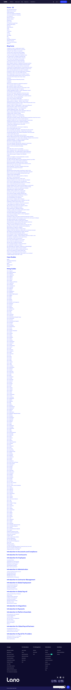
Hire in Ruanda (9, 452)
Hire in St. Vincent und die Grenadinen (14, 485)
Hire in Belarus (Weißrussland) (12, 294)
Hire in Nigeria (9, 431)
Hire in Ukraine (9, 513)
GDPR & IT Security (10, 40)
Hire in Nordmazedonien (11, 432)
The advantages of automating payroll (14, 91)
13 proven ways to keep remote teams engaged (15, 52)
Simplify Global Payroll (11, 24)
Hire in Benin (9, 298)
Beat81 (8, 259)
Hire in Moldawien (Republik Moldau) (13, 413)
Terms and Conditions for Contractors (14, 14)
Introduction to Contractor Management (21, 579)
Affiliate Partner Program (11, 10)
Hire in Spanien (9, 479)
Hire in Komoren (10, 380)
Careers (8, 32)
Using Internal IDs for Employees (13, 577)
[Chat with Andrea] (68, 687)
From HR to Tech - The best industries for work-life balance (18, 94)
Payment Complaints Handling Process (14, 547)
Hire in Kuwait (9, 384)
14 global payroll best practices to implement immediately (17, 121)
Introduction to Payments (16, 609)
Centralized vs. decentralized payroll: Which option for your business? (20, 253)
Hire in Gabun (9, 334)
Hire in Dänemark (10, 315)
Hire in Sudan (9, 486)
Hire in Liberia (9, 391)
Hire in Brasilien (10, 304)
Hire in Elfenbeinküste (11, 326)
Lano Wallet (9, 35)
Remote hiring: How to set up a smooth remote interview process (19, 163)
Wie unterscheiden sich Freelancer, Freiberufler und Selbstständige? (19, 246)
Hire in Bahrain (9, 289)
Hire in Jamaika (10, 361)
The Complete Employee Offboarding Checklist (15, 79)
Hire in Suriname (10, 492)
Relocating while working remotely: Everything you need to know (19, 170)
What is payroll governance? (12, 566)
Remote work (9, 169)
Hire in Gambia (9, 336)
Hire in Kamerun (10, 368)
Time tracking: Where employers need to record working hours (18, 75)
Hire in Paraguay (10, 443)
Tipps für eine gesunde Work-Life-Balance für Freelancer (17, 194)
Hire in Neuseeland (10, 425)
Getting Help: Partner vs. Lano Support (14, 636)
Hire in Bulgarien (10, 307)
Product (8, 155)
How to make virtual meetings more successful (15, 59)
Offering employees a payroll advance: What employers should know (19, 221)
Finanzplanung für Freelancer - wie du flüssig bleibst (16, 107)
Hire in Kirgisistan (10, 376)
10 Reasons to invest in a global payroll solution (15, 48)
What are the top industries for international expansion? (17, 83)
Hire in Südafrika (10, 488)
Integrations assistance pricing (12, 531)
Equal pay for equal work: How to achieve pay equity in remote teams (20, 120)
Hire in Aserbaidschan (11, 285)
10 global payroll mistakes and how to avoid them (16, 49)
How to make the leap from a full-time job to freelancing (17, 126)
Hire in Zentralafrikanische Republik (13, 528)
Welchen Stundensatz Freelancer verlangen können (16, 228)
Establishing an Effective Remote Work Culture (15, 201)
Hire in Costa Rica (10, 314)
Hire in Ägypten (10, 270)
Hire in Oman (9, 436)
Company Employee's (11, 545)
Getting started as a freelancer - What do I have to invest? (17, 101)
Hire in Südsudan (10, 490)
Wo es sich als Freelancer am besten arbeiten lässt (16, 250)
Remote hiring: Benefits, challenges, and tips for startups (17, 162)
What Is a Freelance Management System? (14, 207)
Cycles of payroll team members (13, 536)
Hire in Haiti (9, 348)
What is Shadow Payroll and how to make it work (16, 178)
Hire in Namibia (10, 421)
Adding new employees (11, 534)
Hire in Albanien (10, 276)
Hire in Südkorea (10, 489)
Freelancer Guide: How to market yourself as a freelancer (17, 175)
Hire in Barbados (10, 292)
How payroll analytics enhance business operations (16, 212)
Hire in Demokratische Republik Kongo (14, 317)
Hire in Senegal (9, 467)
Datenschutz (9, 20)
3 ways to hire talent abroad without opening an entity (17, 55)
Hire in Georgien (10, 337)
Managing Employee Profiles (12, 600)
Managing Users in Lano (11, 575)
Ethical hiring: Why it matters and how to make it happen (17, 106)
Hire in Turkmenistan (10, 509)
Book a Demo (9, 21)
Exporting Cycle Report (11, 587)
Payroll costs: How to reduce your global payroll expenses (17, 188)
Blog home (10, 46)
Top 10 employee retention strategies (14, 84)
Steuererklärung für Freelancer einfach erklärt (15, 189)
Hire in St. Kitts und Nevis (11, 482)
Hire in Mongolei (10, 416)
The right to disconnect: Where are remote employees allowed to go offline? (21, 159)
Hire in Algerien (10, 277)
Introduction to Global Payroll (17, 591)
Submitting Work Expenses (12, 565)
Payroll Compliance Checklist (12, 215)
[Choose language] (53, 2)
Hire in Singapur (10, 474)
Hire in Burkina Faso (10, 308)
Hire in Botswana (10, 303)
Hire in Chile (9, 311)
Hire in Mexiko (9, 410)
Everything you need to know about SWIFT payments (16, 72)
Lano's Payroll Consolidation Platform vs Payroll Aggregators (18, 213)
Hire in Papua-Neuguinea (11, 441)
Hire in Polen (9, 447)
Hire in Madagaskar (10, 398)
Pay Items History (10, 619)
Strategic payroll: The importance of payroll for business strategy (19, 186)
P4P (7, 36)
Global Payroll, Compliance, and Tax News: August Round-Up (18, 122)
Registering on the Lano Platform (13, 562)
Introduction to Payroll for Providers (19, 634)
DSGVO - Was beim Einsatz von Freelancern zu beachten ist (18, 99)
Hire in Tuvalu (9, 511)
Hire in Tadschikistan (10, 493)
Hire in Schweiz (10, 466)
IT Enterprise (9, 262)
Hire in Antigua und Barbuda (12, 281)
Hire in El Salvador (10, 325)
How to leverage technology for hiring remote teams (16, 243)
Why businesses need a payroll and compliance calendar (17, 205)
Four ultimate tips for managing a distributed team (16, 56)
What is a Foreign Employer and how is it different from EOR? (18, 200)
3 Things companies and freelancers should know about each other (19, 224)
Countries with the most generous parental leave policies (17, 249)
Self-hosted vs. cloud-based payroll (13, 177)
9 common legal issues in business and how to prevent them (18, 65)
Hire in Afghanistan (10, 275)
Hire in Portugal (10, 448)
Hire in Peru (9, 444)
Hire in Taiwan (9, 494)
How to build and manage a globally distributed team (16, 193)
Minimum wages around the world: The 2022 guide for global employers (20, 136)
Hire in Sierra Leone (10, 471)
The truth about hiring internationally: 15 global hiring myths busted (19, 131)
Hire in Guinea (9, 344)
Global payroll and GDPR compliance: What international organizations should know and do (23, 117)
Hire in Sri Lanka (10, 481)
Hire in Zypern (9, 530)
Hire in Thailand (10, 497)
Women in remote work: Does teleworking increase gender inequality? (20, 171)
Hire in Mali (9, 402)
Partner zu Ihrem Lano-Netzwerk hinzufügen (15, 145)
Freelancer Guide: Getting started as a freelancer (16, 112)
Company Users (10, 535)
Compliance (9, 80)
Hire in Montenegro (10, 417)
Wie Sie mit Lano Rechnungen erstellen (14, 141)
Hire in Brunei (9, 306)
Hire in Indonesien (10, 353)
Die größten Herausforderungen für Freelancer (15, 88)
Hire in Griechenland (10, 341)
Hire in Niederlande (10, 428)
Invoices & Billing (10, 616)
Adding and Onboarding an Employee (14, 593)
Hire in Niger (9, 429)
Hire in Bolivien (9, 300)
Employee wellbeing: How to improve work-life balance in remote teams (20, 185)
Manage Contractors (10, 17)
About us (8, 43)
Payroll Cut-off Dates (11, 621)
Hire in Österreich (10, 435)
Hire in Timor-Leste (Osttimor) (12, 498)
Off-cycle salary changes (11, 539)
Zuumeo (8, 266)
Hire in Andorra (9, 279)
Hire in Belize (9, 296)
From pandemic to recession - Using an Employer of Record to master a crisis (21, 235)
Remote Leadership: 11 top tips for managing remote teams (18, 166)
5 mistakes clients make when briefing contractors (16, 57)
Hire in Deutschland (10, 318)
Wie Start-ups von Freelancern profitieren (14, 242)
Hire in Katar (9, 374)
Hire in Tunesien (10, 508)
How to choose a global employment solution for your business (18, 182)
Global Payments (10, 27)
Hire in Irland (9, 356)
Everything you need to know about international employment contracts (20, 216)
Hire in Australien (10, 287)
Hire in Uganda (9, 512)
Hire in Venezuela (10, 523)
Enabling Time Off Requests (12, 586)
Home (8, 28)
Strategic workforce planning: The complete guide (16, 190)
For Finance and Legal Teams (12, 23)
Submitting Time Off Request (12, 564)
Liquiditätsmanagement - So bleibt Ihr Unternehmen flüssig (17, 139)
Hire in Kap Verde (10, 371)
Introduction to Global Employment (19, 583)
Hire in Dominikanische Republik (13, 321)
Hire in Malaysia (10, 401)
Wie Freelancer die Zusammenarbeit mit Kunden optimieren (17, 231)
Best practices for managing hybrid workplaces (15, 198)
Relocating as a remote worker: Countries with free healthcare (18, 226)
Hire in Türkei (9, 507)
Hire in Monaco (9, 414)
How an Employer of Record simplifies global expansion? (17, 234)
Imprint (8, 29)
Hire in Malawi (9, 399)
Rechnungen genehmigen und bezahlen (14, 158)
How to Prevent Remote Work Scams (13, 128)
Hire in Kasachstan (10, 372)
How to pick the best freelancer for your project (16, 239)
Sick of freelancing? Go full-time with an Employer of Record (18, 74)
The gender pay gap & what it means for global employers (17, 118)
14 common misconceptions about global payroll (16, 53)
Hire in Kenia (9, 375)
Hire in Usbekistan (10, 519)
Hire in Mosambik (10, 418)
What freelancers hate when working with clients (16, 61)
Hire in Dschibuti (10, 322)
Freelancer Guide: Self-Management (13, 174)
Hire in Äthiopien (10, 273)
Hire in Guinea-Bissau (11, 345)
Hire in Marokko (10, 405)
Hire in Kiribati (9, 378)
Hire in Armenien (10, 284)
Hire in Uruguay (10, 516)
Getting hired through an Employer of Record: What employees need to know (21, 102)
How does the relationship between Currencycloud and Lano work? (19, 546)
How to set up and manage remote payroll (14, 167)
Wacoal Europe (9, 264)
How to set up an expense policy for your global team (17, 181)
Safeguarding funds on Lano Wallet (13, 549)
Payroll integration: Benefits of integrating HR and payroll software (19, 63)
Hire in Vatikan (9, 521)
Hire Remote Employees (11, 39)
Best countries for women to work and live (15, 86)
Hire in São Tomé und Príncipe (12, 462)
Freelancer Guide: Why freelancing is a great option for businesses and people (21, 230)
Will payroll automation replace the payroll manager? (16, 247)
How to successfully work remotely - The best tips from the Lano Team (20, 129)
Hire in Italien (9, 360)
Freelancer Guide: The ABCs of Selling (14, 113)
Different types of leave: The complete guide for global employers (19, 95)
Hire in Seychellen (10, 470)
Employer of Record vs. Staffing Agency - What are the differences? (19, 105)
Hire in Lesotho (9, 387)
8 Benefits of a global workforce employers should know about (18, 64)
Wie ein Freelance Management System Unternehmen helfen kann (19, 110)
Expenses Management (11, 538)
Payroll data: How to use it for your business (15, 148)
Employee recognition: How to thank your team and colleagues (18, 179)
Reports (8, 623)
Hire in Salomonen (10, 456)
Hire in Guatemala (10, 342)
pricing (8, 38)
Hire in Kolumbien (10, 379)
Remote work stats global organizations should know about (18, 93)
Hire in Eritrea (9, 327)
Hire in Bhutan (9, 299)
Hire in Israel (9, 359)
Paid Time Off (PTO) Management (13, 532)
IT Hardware (9, 31)
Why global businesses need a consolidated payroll (16, 219)
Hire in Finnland (10, 333)
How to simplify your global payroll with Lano (15, 240)
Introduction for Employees (16, 558)
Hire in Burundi (9, 310)
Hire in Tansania (10, 496)
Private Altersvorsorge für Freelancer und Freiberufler (16, 154)
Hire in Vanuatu (9, 520)
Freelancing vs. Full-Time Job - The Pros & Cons (15, 116)
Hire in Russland (10, 455)
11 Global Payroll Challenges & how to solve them (16, 124)
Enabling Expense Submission (12, 584)
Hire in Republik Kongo (11, 451)
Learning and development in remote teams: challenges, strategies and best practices (22, 137)
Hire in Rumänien (10, 454)
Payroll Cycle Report (10, 622)
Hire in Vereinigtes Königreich (12, 526)
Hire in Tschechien (10, 505)
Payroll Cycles (9, 595)
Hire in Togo (9, 500)
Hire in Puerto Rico (10, 450)
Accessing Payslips (10, 560)
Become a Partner (10, 19)
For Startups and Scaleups (12, 42)
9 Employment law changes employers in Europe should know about (19, 67)
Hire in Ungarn (9, 515)
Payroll (8, 147)
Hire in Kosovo (9, 382)
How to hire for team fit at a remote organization (16, 192)
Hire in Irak (9, 355)
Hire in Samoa (9, 459)
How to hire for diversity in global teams (14, 98)
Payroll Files (9, 542)
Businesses (9, 78)
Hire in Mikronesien (10, 412)
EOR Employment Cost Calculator (13, 614)
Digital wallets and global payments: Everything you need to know (19, 68)
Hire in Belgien (9, 295)
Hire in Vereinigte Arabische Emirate (13, 524)
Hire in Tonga (9, 501)
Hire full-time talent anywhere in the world (14, 103)
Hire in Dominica (10, 319)
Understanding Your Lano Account (13, 629)
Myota (8, 263)
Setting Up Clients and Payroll (12, 631)
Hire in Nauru (9, 422)
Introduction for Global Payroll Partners (20, 626)
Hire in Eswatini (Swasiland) (12, 330)
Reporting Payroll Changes (12, 603)
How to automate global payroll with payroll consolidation (17, 69)
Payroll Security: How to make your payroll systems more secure (19, 152)
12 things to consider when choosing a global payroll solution (18, 209)
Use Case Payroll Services (11, 9)
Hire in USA (9, 517)
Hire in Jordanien (10, 365)
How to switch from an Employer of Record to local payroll (18, 202)
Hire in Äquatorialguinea (11, 272)
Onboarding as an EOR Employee (13, 561)
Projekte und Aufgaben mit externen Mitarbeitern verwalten (18, 156)
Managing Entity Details (11, 574)
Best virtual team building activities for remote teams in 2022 (18, 87)
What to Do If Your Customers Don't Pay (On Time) (16, 223)
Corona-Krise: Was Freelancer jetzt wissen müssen (16, 76)
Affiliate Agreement (10, 12)
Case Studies (11, 257)
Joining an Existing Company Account (14, 571)
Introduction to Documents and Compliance (22, 552)
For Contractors (10, 16)
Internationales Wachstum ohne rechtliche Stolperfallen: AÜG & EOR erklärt (20, 132)
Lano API (8, 33)
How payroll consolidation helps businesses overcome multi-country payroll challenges (23, 217)
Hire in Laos (9, 386)
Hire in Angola (9, 280)
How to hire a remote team (12, 125)
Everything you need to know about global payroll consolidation (18, 71)
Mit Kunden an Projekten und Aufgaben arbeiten (15, 140)
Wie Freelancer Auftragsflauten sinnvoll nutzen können (17, 236)
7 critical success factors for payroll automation (15, 60)
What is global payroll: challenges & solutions (15, 208)
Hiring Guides (11, 269)
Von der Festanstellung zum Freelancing (14, 197)
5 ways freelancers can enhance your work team (16, 204)
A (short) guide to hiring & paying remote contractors (17, 135)
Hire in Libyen (9, 393)
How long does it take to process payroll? (14, 238)
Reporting (9, 25)
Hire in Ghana (9, 338)
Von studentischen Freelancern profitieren (14, 245)
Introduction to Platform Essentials (19, 612)
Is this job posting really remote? (13, 133)
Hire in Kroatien (10, 383)
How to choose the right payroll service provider (16, 183)
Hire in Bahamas (10, 288)
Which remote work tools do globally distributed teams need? (18, 173)
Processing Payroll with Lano (12, 628)
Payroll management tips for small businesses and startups (17, 150)
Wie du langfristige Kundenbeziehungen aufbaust (16, 232)
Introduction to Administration (17, 569)
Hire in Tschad (9, 504)
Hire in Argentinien (10, 283)
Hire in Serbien (9, 469)
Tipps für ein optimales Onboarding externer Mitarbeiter (17, 144)
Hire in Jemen (9, 364)
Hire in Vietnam (10, 527)
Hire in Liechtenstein (10, 394)
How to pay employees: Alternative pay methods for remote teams (19, 143)
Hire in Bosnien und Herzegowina (13, 302)
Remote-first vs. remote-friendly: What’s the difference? (17, 160)
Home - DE (10, 7)
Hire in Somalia (9, 478)
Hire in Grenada (10, 340)
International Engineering (11, 260)
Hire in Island (9, 357)
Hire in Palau (9, 439)
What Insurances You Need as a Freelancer (15, 227)
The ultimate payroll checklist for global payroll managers (17, 220)
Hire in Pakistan (10, 437)
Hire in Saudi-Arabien (11, 463)
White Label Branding (11, 638)
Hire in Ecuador (10, 323)
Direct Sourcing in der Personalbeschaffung (15, 97)
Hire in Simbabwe (10, 473)
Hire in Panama (9, 440)
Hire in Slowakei (10, 475)
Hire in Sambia (9, 458)
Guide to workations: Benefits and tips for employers (16, 251)
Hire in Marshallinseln (11, 406)
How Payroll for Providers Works (13, 637)
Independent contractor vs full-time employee (15, 114)
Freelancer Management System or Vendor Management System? (19, 90)
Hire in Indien (9, 352)
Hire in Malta (9, 403)
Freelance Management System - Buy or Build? (15, 109)
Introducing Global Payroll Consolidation (14, 211)
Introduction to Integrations (16, 606)
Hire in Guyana (9, 346)
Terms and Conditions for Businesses (13, 13)
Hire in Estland (9, 329)
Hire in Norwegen (10, 433)
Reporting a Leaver (10, 543)
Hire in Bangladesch (10, 291)
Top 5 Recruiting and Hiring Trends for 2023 (15, 196)
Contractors (9, 82)
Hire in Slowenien (10, 477)
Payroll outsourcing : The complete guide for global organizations (19, 151)
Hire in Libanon (9, 390)
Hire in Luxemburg (10, 397)
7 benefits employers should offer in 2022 (14, 254)
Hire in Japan (9, 363)
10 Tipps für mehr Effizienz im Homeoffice (14, 50)
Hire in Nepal (9, 424)
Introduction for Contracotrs (17, 555)
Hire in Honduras (10, 349)
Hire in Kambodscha (10, 367)
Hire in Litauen (9, 395)
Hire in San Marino (10, 460)
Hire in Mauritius (10, 409)
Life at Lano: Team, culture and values (14, 164)
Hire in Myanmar (10, 420)
